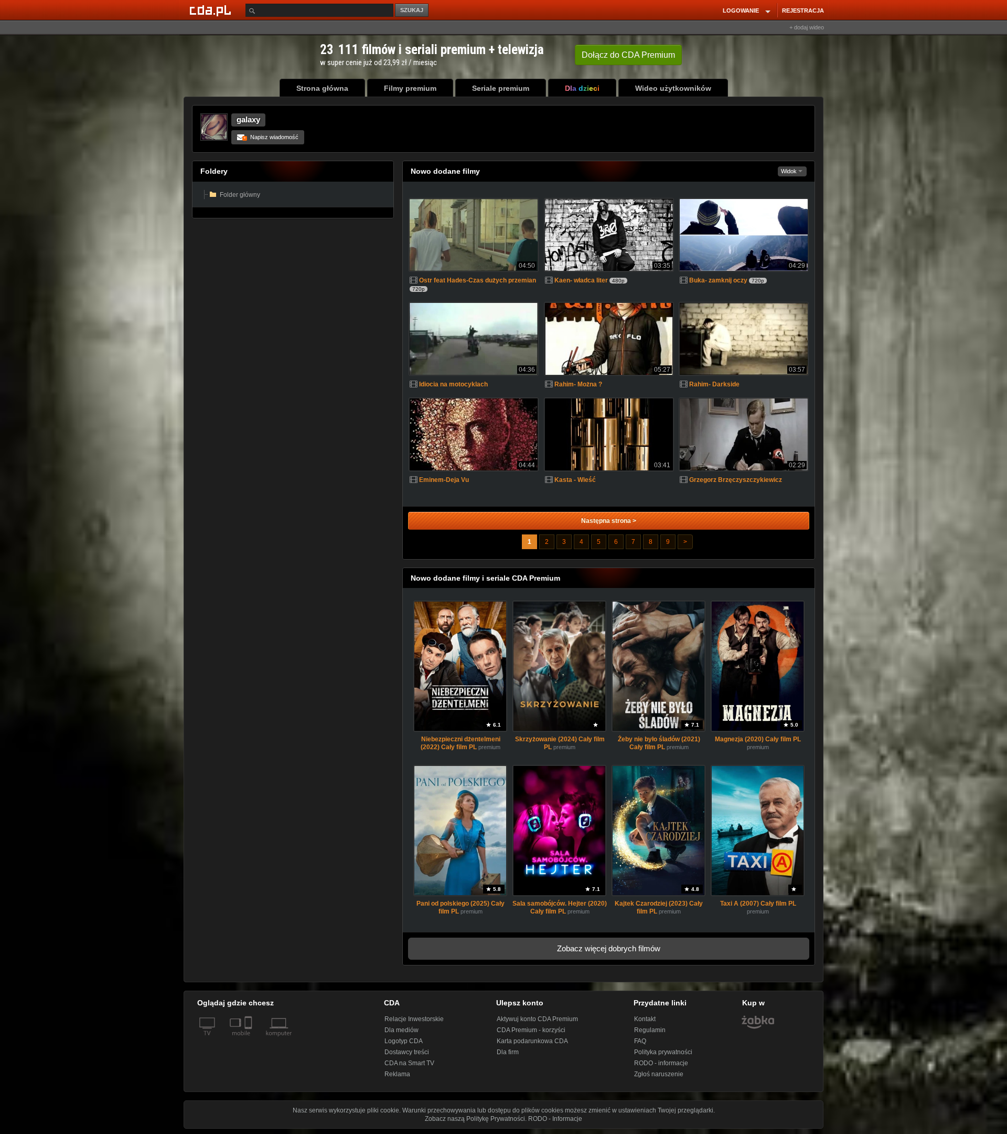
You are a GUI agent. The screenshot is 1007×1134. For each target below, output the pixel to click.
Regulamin (650, 1030)
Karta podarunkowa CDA (532, 1041)
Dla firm (508, 1052)
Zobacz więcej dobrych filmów (608, 948)
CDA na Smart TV (409, 1063)
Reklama (397, 1074)
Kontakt (645, 1019)
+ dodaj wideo (806, 27)
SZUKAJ (411, 10)
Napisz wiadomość (270, 137)
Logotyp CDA (403, 1041)
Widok (789, 171)
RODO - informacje (661, 1063)
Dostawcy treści (406, 1052)
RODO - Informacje (555, 1118)
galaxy (248, 119)
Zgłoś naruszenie (658, 1074)
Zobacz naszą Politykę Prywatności (475, 1118)
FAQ (640, 1041)
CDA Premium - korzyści (531, 1030)
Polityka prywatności (663, 1052)
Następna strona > (608, 520)
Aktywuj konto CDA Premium (537, 1019)
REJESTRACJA (803, 10)
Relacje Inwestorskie (414, 1019)
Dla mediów (401, 1030)
